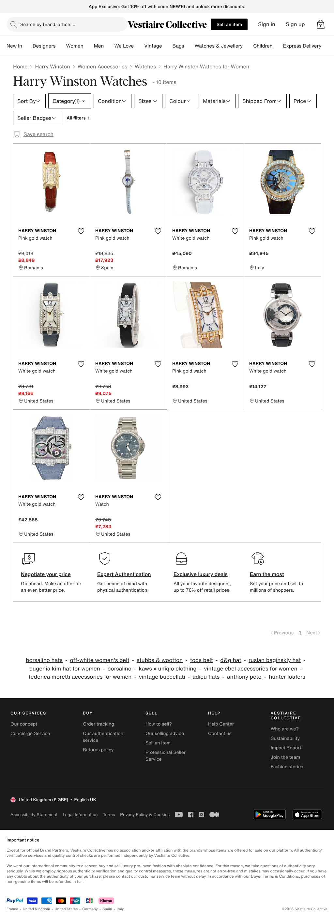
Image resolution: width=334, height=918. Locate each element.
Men (99, 45)
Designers (44, 45)
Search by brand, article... (47, 24)
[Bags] (189, 46)
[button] (320, 24)
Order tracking (98, 724)
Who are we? (285, 729)
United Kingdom (36, 909)
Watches (145, 66)
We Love (124, 45)
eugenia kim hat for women (64, 669)
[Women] (88, 46)
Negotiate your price (46, 574)
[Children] (278, 46)
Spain (107, 909)
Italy (120, 909)
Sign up (295, 24)
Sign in (266, 24)
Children (263, 45)
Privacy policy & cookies (145, 815)
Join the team (285, 757)
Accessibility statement (33, 815)
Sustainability (285, 738)
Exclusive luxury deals (201, 574)
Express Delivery (302, 45)
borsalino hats (44, 660)
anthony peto (244, 677)
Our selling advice (164, 733)
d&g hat (230, 660)
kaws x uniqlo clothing (167, 669)
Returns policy (98, 749)
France (12, 909)
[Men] (109, 46)
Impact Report (286, 747)
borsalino (119, 669)
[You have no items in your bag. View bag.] (320, 24)
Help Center (221, 724)
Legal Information (80, 815)
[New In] (27, 46)
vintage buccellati (162, 677)
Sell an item (229, 24)
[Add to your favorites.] (81, 231)
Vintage (153, 45)
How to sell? (158, 724)
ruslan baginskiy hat (275, 660)
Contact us (220, 733)
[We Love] (139, 46)
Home (20, 66)
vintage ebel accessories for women (250, 669)
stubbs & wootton (160, 660)
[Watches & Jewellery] (247, 46)
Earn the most (267, 574)
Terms (109, 815)
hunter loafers (287, 677)
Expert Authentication (124, 574)
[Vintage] (167, 46)
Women (74, 45)
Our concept (23, 724)
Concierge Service (30, 733)
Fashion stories (287, 766)
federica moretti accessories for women (80, 677)
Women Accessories (102, 66)
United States (66, 909)
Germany (90, 909)
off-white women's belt (99, 660)
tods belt (201, 660)
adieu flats (206, 677)
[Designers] (60, 46)
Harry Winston (52, 66)
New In (14, 45)
